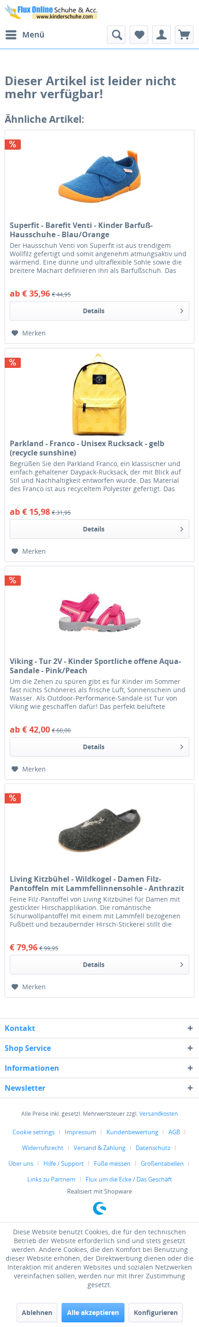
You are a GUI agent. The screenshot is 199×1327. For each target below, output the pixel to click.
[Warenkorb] (184, 34)
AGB (174, 1132)
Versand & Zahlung (99, 1148)
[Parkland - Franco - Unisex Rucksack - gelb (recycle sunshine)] (99, 394)
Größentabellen (162, 1163)
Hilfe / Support (64, 1163)
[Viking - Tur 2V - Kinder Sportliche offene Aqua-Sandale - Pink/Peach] (99, 612)
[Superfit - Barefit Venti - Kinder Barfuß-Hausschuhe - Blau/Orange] (99, 176)
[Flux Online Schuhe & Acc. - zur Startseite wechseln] (52, 13)
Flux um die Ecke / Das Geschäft (129, 1179)
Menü (33, 34)
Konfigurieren (156, 1312)
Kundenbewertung (132, 1132)
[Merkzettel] (139, 34)
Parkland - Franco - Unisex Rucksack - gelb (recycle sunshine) (87, 448)
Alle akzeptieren (93, 1312)
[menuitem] (24, 34)
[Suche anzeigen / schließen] (116, 34)
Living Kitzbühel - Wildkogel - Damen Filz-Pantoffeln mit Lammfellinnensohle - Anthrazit (97, 883)
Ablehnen (37, 1312)
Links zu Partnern (51, 1179)
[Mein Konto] (161, 34)
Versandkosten (158, 1114)
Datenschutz (153, 1148)
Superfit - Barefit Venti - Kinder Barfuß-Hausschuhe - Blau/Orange (81, 230)
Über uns (20, 1163)
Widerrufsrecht (42, 1148)
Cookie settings (33, 1132)
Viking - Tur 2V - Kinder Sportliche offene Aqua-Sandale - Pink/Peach (95, 666)
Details (94, 310)
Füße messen (112, 1163)
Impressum (80, 1132)
